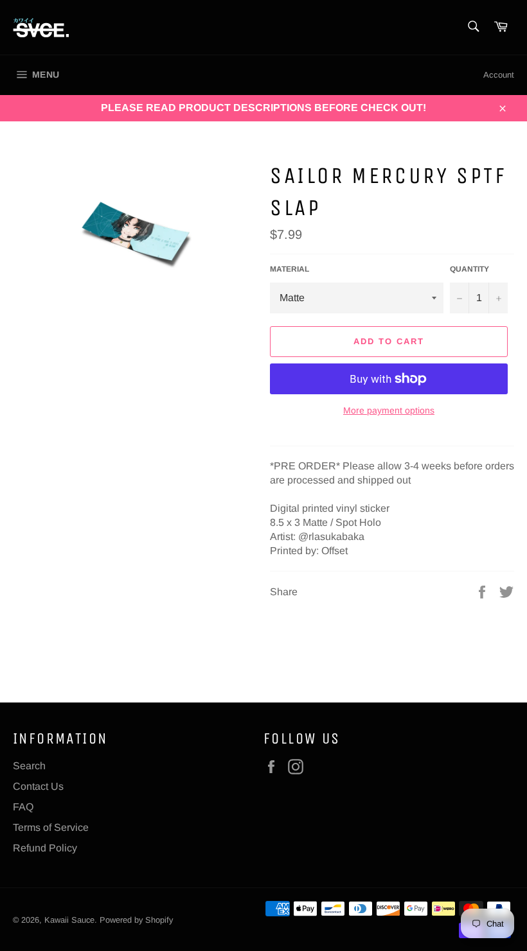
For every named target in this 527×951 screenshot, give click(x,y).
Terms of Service (51, 827)
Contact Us (38, 786)
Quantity (469, 269)
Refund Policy (45, 847)
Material (289, 269)
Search (29, 765)
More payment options (388, 410)
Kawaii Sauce (69, 920)
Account (498, 75)
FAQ (23, 806)
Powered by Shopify (136, 920)
